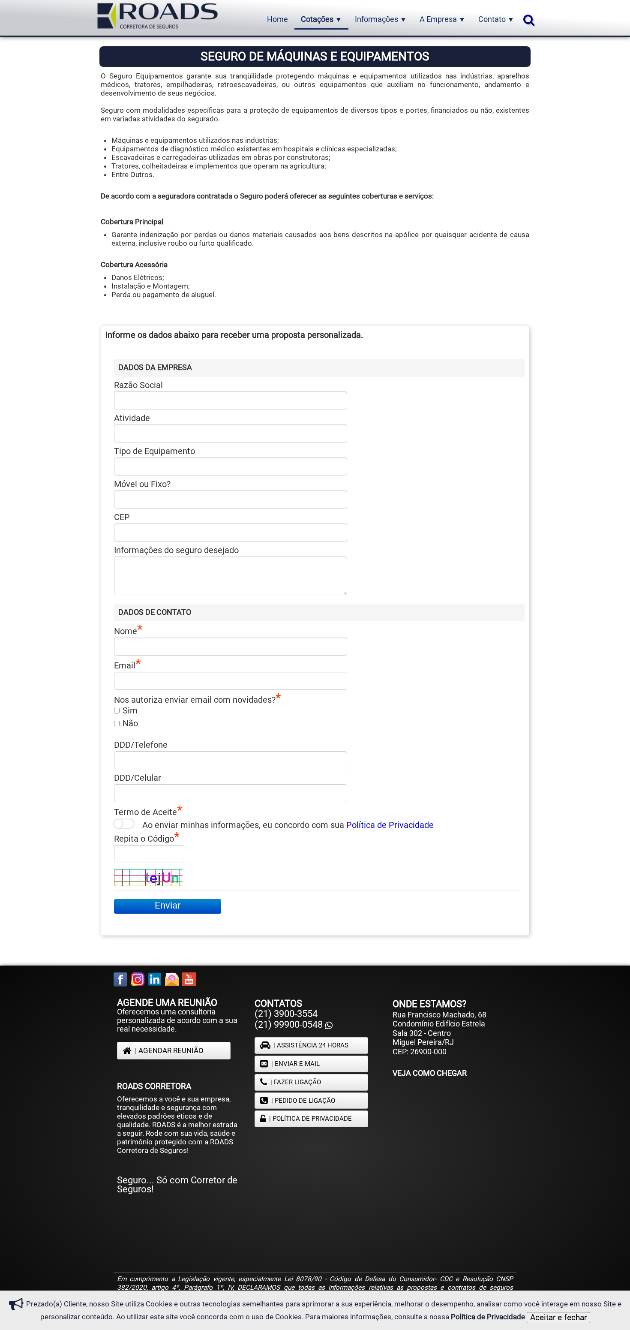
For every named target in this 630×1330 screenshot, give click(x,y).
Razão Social (138, 385)
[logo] (158, 17)
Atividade (132, 418)
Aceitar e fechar (558, 1317)
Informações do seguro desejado (176, 550)
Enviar (167, 905)
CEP (122, 517)
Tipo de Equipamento (154, 451)
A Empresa (442, 19)
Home (277, 19)
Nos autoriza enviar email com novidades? (195, 699)
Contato (496, 19)
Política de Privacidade (390, 825)
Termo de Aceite (145, 811)
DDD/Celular (137, 777)
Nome (125, 630)
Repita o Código (144, 838)
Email (124, 665)
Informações (381, 19)
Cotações (321, 19)
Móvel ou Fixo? (142, 484)
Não (130, 723)
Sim (130, 710)
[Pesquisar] (527, 19)
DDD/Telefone (141, 744)
